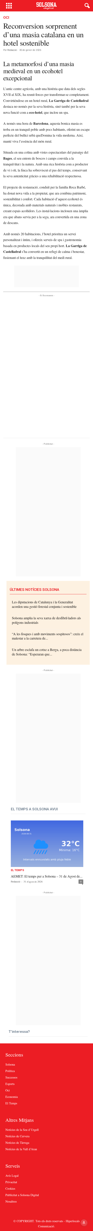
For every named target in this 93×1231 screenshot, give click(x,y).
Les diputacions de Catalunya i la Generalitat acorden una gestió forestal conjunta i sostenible (44, 604)
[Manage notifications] (83, 1222)
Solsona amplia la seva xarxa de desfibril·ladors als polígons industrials (46, 620)
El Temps (17, 870)
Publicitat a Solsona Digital (22, 1195)
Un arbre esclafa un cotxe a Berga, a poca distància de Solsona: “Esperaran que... (47, 651)
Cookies (10, 1188)
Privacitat (11, 1182)
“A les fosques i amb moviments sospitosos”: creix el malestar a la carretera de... (47, 636)
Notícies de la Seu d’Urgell (22, 1130)
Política (10, 1071)
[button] (86, 6)
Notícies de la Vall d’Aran (21, 1149)
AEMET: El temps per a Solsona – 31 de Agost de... (46, 876)
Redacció (12, 50)
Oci (6, 18)
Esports (9, 1084)
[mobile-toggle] (9, 5)
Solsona (10, 1064)
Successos (11, 1077)
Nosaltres (11, 1201)
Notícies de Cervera (17, 1136)
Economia (11, 1097)
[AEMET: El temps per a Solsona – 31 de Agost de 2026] (47, 843)
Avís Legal (12, 1175)
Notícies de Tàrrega (17, 1143)
